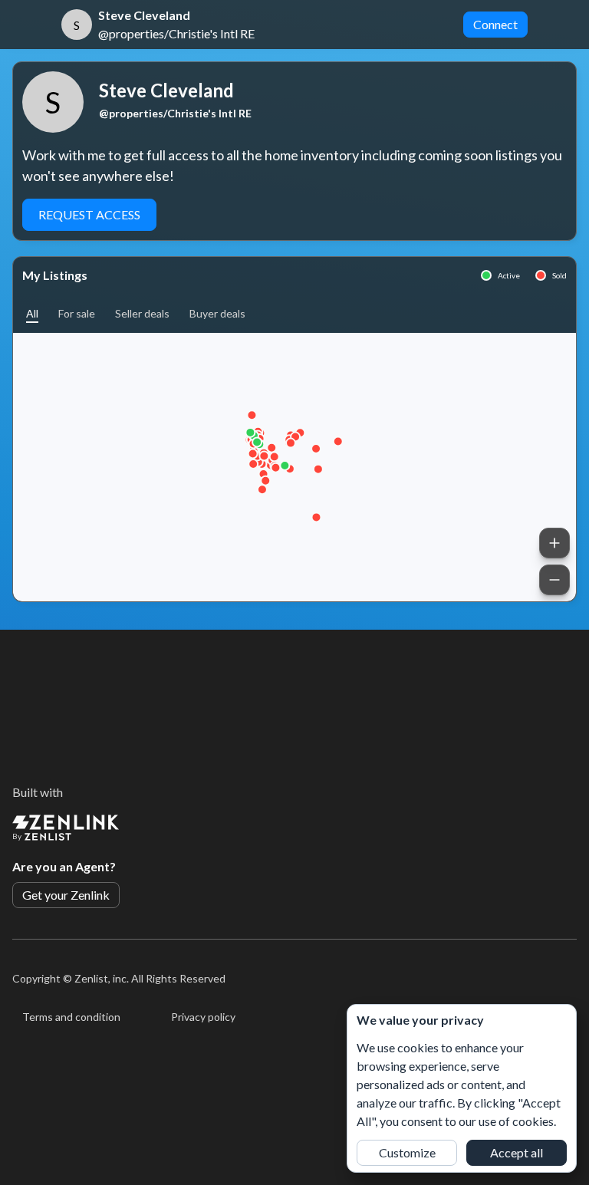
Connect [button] (495, 24)
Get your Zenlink (66, 894)
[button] (32, 313)
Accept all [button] (516, 1152)
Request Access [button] (89, 214)
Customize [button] (407, 1152)
